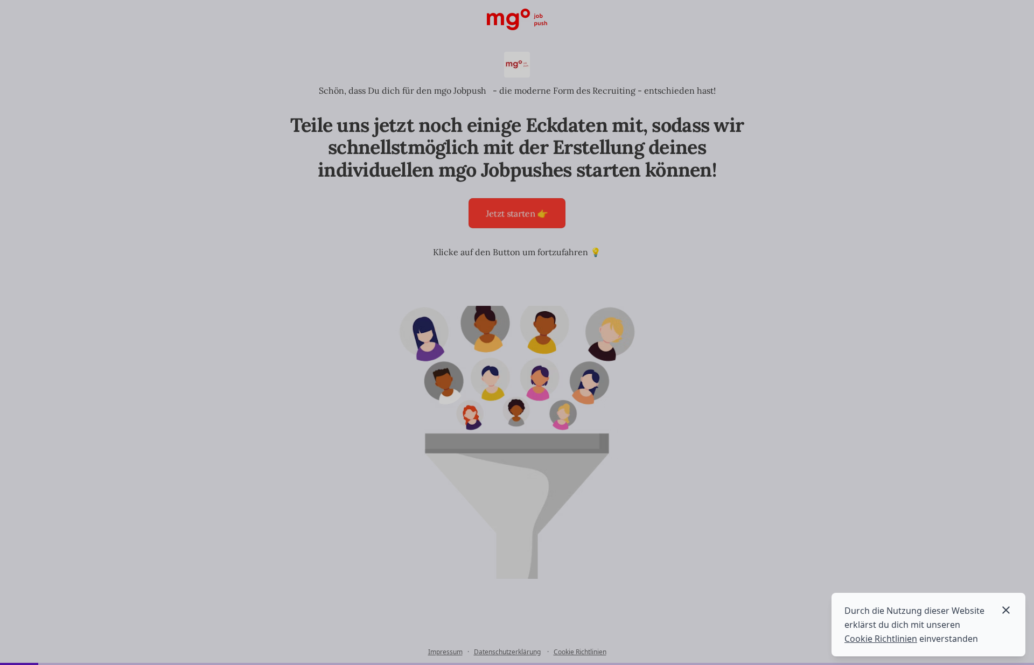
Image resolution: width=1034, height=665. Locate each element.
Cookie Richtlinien (880, 639)
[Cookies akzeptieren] (1006, 610)
